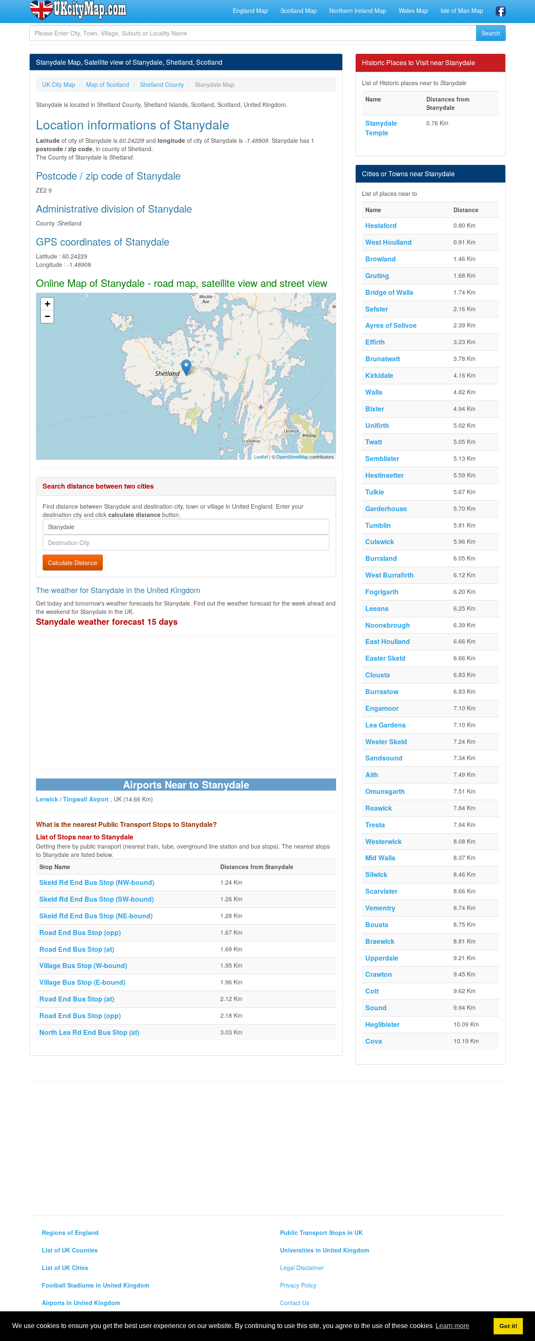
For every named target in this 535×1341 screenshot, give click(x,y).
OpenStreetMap (292, 456)
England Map (250, 10)
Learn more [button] (452, 1325)
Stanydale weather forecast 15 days (107, 621)
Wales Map (413, 10)
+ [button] (47, 304)
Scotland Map (298, 10)
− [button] (47, 316)
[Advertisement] (186, 702)
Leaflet (261, 456)
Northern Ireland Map (357, 10)
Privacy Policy (298, 1285)
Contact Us (294, 1302)
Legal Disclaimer (302, 1267)
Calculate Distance (72, 562)
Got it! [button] (508, 1326)
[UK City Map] (78, 10)
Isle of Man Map (462, 10)
